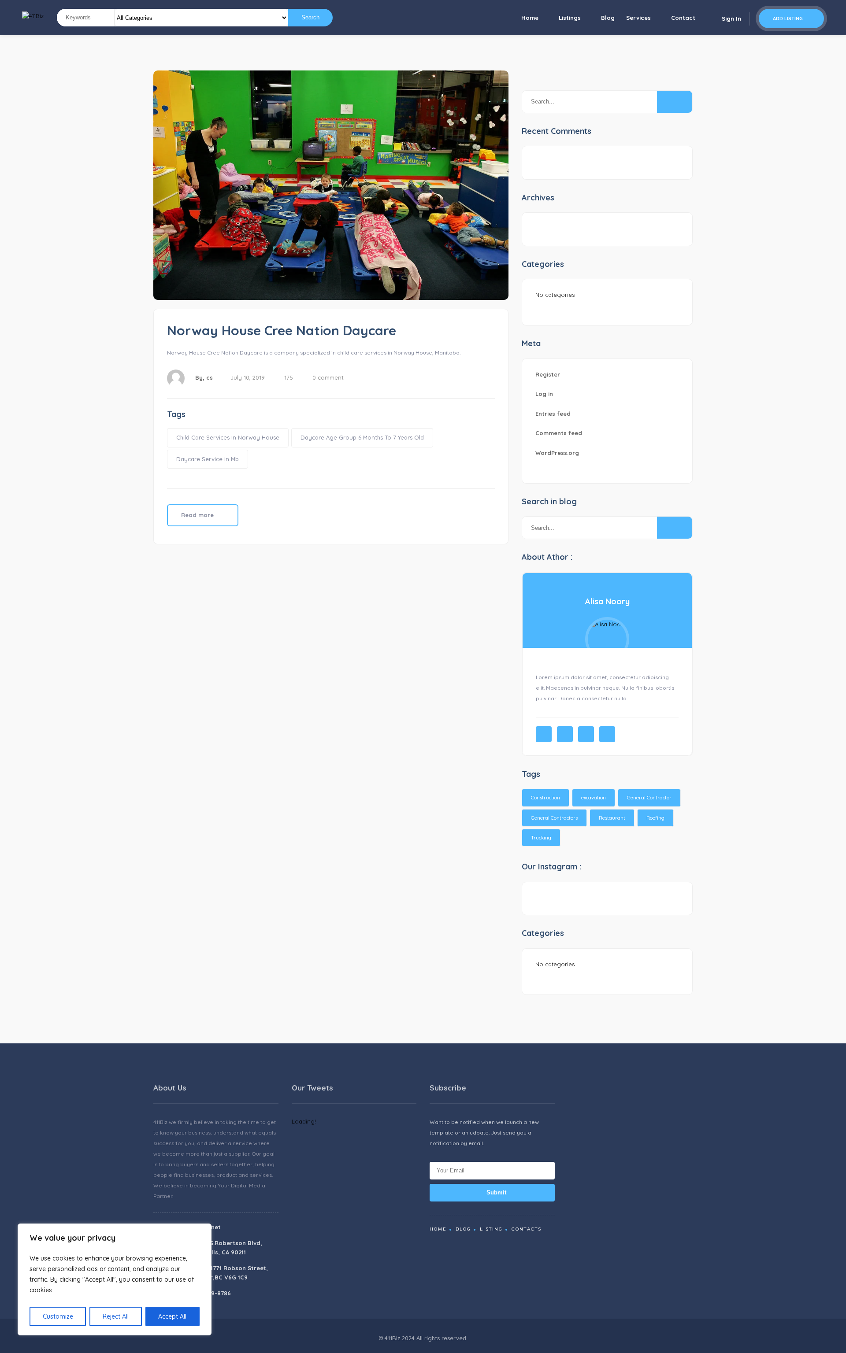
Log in (544, 393)
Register (547, 374)
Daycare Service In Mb (207, 458)
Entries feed (553, 413)
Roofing (655, 818)
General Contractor (649, 798)
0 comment (328, 377)
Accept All (172, 1316)
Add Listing (788, 18)
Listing (491, 1229)
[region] (115, 1279)
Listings (570, 17)
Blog (608, 17)
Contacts (527, 1229)
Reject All (116, 1316)
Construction (545, 798)
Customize (58, 1316)
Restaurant (612, 818)
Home (529, 17)
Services (638, 17)
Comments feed (558, 432)
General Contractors (554, 818)
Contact (683, 17)
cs (209, 377)
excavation (593, 798)
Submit (495, 1192)
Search (310, 17)
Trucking (541, 838)
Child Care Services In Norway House (227, 437)
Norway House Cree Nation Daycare (281, 330)
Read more (198, 514)
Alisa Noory (607, 601)
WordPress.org (557, 452)
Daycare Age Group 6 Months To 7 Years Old (362, 437)
